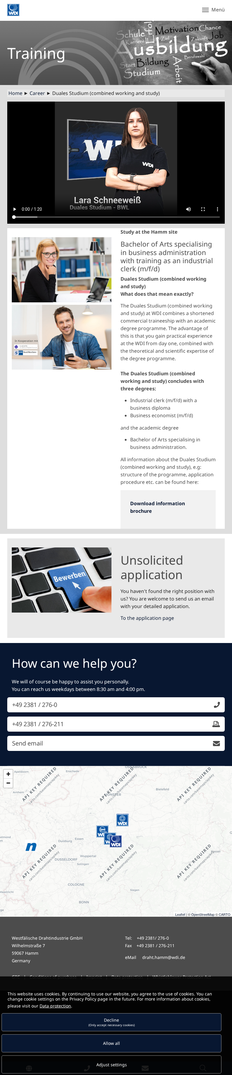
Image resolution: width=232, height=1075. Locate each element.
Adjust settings (111, 1064)
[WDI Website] (13, 10)
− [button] (8, 783)
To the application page (147, 618)
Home (15, 93)
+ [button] (8, 774)
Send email (27, 743)
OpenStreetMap (202, 914)
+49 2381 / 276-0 (34, 705)
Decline (112, 1022)
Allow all (111, 1043)
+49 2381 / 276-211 (38, 724)
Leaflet (180, 914)
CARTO (224, 914)
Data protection (55, 1006)
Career (37, 93)
